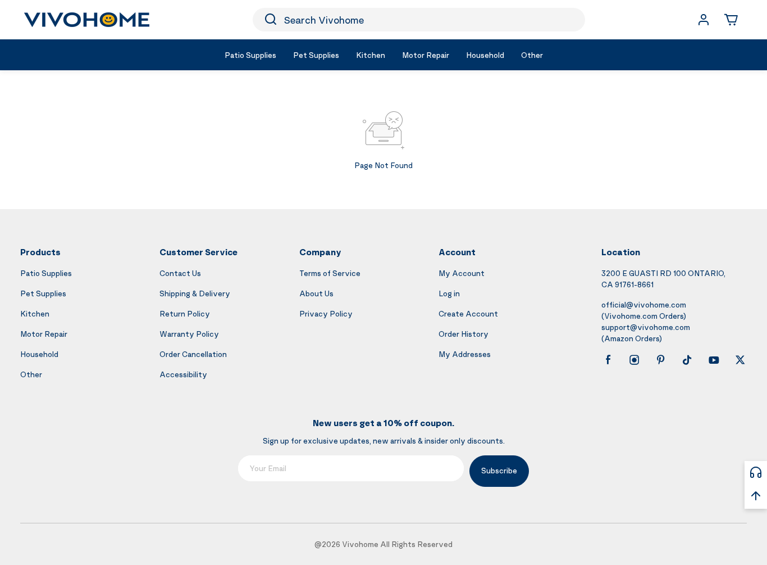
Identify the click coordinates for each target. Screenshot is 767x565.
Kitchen (34, 313)
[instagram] (634, 360)
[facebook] (608, 360)
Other (31, 374)
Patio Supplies (46, 273)
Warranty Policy (189, 333)
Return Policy (184, 313)
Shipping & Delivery (194, 293)
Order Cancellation (193, 354)
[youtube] (713, 360)
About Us (316, 293)
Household (39, 354)
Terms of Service (329, 273)
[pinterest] (661, 360)
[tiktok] (687, 360)
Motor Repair (43, 333)
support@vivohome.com (645, 327)
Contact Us (180, 273)
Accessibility (183, 374)
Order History (463, 333)
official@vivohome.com (643, 304)
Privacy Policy (326, 313)
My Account (462, 273)
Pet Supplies (43, 293)
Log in (449, 293)
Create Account (468, 313)
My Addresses (465, 354)
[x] (740, 360)
